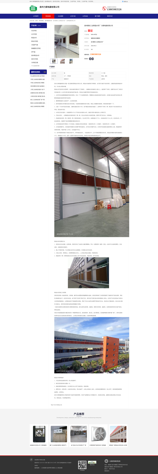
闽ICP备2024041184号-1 (51, 462)
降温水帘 (34, 37)
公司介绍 (72, 16)
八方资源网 (43, 467)
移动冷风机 (34, 41)
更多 (45, 72)
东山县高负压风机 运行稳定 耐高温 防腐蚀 (38, 76)
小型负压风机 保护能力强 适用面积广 (38, 96)
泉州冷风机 (34, 59)
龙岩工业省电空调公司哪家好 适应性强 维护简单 (38, 106)
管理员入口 (54, 467)
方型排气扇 (34, 45)
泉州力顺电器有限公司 (62, 462)
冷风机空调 (34, 62)
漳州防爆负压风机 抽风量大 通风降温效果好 (38, 86)
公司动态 (85, 16)
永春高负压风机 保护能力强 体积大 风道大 (38, 93)
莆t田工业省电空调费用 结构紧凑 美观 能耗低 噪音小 (38, 103)
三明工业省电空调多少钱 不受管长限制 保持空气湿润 (38, 89)
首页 (36, 20)
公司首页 (35, 16)
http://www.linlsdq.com (56, 404)
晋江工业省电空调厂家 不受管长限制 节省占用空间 (38, 99)
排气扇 (33, 52)
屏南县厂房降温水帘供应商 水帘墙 (78, 445)
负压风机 (34, 30)
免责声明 (49, 467)
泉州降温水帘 (48, 20)
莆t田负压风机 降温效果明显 (118, 445)
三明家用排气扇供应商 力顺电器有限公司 (60, 445)
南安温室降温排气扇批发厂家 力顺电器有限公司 (101, 445)
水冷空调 (34, 34)
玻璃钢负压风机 (36, 48)
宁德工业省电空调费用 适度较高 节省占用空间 (38, 79)
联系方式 (109, 16)
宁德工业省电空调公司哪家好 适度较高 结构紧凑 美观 (38, 82)
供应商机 (48, 16)
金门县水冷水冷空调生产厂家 (39, 445)
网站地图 (60, 467)
